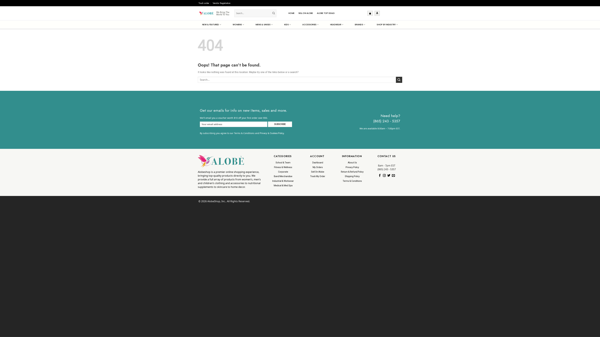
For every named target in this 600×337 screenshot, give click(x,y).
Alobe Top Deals (326, 13)
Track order (203, 3)
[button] (370, 13)
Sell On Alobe (305, 13)
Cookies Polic (276, 133)
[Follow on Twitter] (388, 176)
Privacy (263, 133)
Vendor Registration (221, 3)
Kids (286, 24)
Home (291, 13)
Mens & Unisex (263, 24)
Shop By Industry (386, 24)
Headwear (335, 24)
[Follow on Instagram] (384, 176)
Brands (359, 24)
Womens (237, 24)
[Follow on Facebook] (379, 176)
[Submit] (273, 13)
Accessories (309, 24)
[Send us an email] (393, 176)
